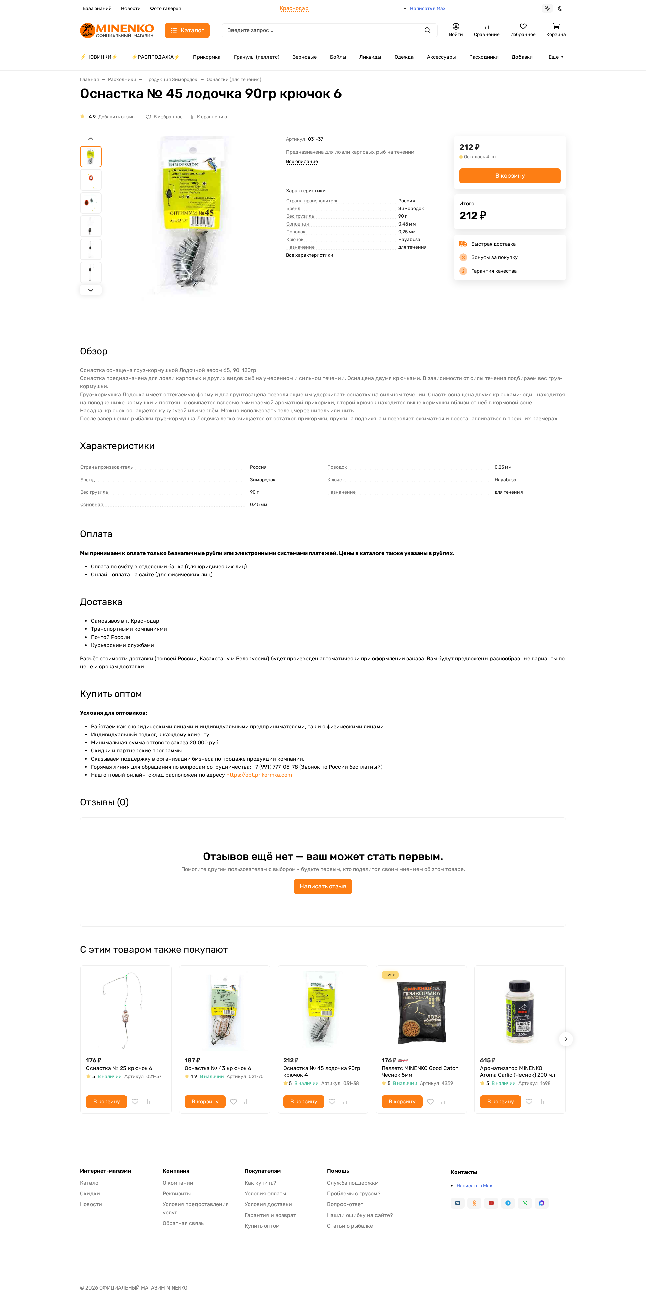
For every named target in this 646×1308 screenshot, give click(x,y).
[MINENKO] (117, 30)
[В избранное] (135, 1101)
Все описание (302, 161)
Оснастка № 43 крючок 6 (218, 1068)
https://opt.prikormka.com (259, 775)
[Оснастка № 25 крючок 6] (126, 1011)
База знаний (97, 8)
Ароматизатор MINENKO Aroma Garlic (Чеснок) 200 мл (517, 1071)
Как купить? (260, 1183)
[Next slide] (91, 290)
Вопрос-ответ (345, 1204)
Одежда (404, 57)
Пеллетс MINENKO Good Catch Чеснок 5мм (420, 1071)
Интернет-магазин (105, 1171)
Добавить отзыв (116, 117)
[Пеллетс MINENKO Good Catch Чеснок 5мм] (421, 1011)
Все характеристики (309, 255)
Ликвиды (370, 57)
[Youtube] (491, 1203)
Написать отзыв (323, 886)
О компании (178, 1183)
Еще (554, 57)
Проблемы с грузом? (354, 1193)
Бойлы (338, 57)
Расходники (484, 57)
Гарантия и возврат (270, 1215)
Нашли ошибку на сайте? (360, 1215)
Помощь (338, 1171)
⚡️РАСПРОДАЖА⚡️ (155, 57)
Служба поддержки (353, 1183)
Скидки (90, 1193)
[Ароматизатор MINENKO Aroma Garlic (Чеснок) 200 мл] (520, 1011)
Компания (176, 1171)
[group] (195, 234)
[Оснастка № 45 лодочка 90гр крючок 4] (323, 1011)
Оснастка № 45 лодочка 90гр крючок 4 (321, 1071)
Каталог (90, 1183)
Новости (131, 8)
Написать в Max (428, 8)
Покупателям (263, 1171)
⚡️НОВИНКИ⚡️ (99, 57)
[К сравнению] (148, 1101)
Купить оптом (262, 1226)
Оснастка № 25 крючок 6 (119, 1068)
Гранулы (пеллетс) (256, 57)
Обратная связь (183, 1223)
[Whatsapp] (525, 1203)
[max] (542, 1203)
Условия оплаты (265, 1193)
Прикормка (206, 57)
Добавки (522, 57)
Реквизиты (177, 1193)
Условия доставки (268, 1204)
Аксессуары (441, 57)
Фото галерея (165, 8)
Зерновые (305, 57)
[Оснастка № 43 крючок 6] (224, 1011)
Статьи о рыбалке (350, 1226)
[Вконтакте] (458, 1203)
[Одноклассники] (474, 1203)
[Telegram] (508, 1203)
